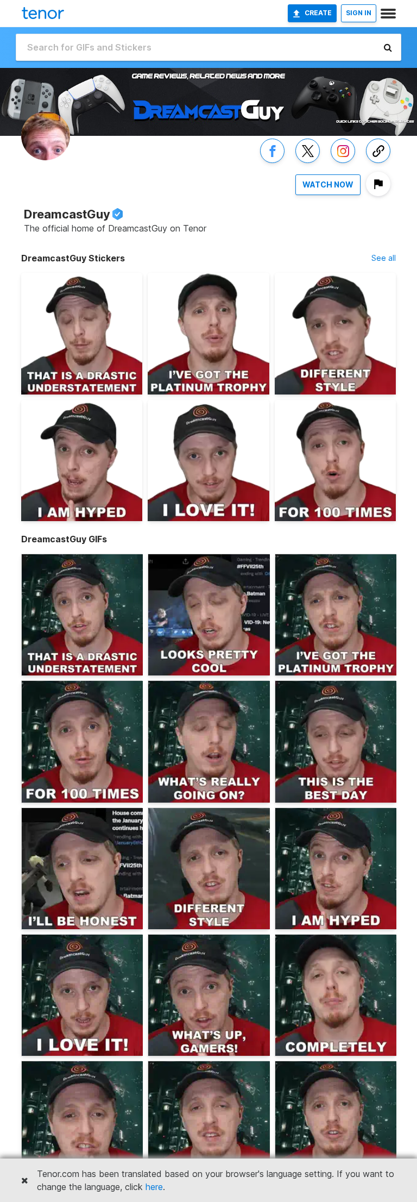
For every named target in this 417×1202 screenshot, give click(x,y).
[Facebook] (272, 162)
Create (318, 13)
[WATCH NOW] (328, 195)
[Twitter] (307, 162)
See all (383, 257)
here (154, 1186)
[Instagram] (343, 162)
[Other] (378, 162)
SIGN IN (358, 13)
